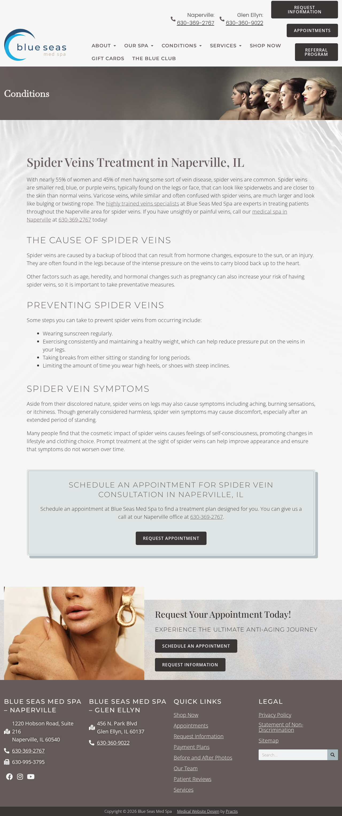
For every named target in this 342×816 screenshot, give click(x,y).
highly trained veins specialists (142, 203)
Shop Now (265, 46)
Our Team (186, 768)
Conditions (179, 46)
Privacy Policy (275, 715)
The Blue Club (154, 58)
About (101, 46)
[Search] (332, 754)
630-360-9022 (244, 23)
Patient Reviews (192, 779)
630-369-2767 (195, 23)
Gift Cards (108, 58)
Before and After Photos (203, 757)
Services (223, 46)
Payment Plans (191, 747)
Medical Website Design (198, 811)
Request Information (199, 736)
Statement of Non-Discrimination (281, 727)
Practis (232, 811)
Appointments (191, 725)
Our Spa (136, 46)
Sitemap (269, 740)
